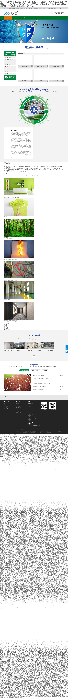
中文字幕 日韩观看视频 (8, 604)
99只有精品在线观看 (50, 525)
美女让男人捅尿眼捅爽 (25, 567)
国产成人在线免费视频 (13, 534)
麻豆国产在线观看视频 (57, 450)
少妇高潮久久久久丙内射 (59, 449)
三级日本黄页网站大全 (20, 577)
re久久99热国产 (2, 571)
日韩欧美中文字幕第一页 (15, 540)
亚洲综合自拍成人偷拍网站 (35, 448)
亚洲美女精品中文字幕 (64, 445)
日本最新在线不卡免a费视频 (53, 563)
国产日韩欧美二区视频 (21, 463)
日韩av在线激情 (23, 465)
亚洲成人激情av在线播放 (51, 504)
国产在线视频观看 (52, 442)
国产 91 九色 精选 (37, 596)
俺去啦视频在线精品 (15, 600)
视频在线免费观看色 (35, 575)
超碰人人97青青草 (34, 577)
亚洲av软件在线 (59, 578)
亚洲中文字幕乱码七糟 (15, 552)
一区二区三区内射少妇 (39, 584)
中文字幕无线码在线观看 (45, 534)
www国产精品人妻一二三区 (41, 555)
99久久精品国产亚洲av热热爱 (59, 579)
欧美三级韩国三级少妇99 (61, 462)
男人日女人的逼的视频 (28, 453)
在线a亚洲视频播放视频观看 (61, 451)
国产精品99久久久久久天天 (63, 443)
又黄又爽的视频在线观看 (40, 464)
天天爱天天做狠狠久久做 (4, 594)
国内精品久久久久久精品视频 (42, 564)
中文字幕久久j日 (57, 518)
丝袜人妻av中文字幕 (13, 504)
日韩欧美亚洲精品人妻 (46, 454)
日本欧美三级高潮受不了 (60, 521)
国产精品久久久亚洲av (28, 586)
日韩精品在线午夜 (23, 529)
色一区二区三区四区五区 (37, 451)
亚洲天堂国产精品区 (36, 602)
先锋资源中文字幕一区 (18, 531)
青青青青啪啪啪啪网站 (29, 546)
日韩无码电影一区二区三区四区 (27, 462)
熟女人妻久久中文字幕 (13, 503)
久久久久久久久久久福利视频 (38, 535)
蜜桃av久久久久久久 (12, 510)
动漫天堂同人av (53, 437)
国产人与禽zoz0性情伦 (14, 444)
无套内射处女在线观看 (6, 458)
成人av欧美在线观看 (30, 452)
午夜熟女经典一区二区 (13, 559)
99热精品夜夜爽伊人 (12, 606)
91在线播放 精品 (20, 547)
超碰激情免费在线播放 (53, 528)
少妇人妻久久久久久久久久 (57, 542)
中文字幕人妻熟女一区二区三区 (5, 543)
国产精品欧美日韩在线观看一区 (58, 549)
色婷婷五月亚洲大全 (22, 549)
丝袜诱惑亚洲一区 (14, 441)
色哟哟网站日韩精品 (25, 532)
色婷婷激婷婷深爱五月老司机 (56, 560)
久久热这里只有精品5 (15, 584)
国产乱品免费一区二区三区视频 (55, 464)
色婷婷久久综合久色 (17, 438)
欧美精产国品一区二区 (29, 602)
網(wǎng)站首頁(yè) (8, 17)
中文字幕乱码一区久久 (48, 439)
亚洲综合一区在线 (8, 460)
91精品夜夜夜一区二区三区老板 (25, 533)
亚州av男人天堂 (18, 505)
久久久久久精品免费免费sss (30, 539)
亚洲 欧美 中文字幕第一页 (17, 506)
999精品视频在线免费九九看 (28, 578)
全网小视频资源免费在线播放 (52, 452)
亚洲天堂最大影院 (6, 575)
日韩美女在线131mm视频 (33, 447)
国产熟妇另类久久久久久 (62, 439)
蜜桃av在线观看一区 (5, 553)
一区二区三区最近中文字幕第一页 (27, 574)
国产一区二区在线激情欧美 (17, 571)
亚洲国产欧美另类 (44, 456)
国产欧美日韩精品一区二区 (38, 521)
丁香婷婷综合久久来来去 (31, 571)
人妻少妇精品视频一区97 (50, 547)
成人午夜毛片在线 (26, 461)
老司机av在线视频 (52, 567)
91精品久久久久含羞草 (16, 589)
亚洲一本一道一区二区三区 (39, 576)
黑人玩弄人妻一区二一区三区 (52, 513)
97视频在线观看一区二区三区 (54, 573)
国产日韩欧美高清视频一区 (9, 465)
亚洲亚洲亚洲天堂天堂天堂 (56, 467)
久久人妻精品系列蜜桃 (11, 594)
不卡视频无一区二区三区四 (44, 595)
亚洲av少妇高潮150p (44, 551)
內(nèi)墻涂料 (23, 17)
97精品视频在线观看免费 (13, 555)
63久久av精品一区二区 (28, 519)
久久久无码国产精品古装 (60, 585)
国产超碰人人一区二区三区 (20, 545)
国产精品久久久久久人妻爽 (30, 529)
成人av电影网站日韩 (64, 597)
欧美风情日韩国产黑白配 (21, 573)
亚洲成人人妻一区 (36, 452)
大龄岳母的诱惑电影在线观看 (36, 456)
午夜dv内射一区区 (33, 585)
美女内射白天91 (7, 508)
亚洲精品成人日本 (57, 531)
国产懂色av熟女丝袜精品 (62, 523)
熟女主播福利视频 (16, 437)
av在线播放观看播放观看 (38, 558)
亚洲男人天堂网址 (38, 522)
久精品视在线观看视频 (36, 513)
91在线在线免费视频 (59, 516)
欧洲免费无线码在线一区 (38, 532)
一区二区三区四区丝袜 (20, 441)
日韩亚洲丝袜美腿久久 (45, 440)
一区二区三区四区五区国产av (26, 560)
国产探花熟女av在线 (33, 443)
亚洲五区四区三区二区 (47, 462)
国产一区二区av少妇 (37, 603)
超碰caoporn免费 (59, 517)
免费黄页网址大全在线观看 (29, 545)
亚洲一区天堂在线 (44, 438)
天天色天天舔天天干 (28, 437)
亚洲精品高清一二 (12, 517)
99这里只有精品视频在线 (49, 544)
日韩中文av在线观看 (61, 569)
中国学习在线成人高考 (10, 440)
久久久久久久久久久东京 (12, 553)
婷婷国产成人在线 (3, 437)
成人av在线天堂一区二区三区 (49, 447)
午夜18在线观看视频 (62, 599)
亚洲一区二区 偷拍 (37, 514)
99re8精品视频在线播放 (41, 447)
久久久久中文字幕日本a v (44, 546)
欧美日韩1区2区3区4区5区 (44, 527)
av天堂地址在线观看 (64, 504)
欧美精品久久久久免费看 (42, 556)
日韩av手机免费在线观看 (13, 568)
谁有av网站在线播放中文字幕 (21, 569)
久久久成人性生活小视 (52, 578)
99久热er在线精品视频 (31, 565)
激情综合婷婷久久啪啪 (58, 503)
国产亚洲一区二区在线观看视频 (28, 599)
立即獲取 (5, 173)
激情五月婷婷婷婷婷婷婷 (52, 516)
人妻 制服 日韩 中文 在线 (6, 439)
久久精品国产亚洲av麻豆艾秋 (47, 535)
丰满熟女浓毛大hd (38, 571)
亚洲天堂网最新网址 (4, 530)
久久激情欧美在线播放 (7, 565)
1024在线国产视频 (8, 461)
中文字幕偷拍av (37, 525)
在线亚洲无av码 (23, 442)
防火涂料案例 (39, 350)
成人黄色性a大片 (58, 519)
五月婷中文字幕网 (7, 534)
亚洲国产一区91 (47, 441)
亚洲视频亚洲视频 (8, 450)
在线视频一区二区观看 (59, 520)
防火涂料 (6, 66)
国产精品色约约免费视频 (47, 581)
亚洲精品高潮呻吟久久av (51, 519)
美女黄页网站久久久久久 (51, 575)
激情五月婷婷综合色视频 (29, 535)
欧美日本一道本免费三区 (63, 583)
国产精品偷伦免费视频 (44, 444)
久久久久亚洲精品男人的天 (7, 447)
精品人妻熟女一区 (36, 445)
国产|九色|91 (15, 556)
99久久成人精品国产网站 (19, 517)
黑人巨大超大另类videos (17, 440)
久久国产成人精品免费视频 (46, 529)
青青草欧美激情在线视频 (33, 555)
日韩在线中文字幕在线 (37, 444)
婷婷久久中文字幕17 (24, 454)
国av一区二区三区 (5, 572)
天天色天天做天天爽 (56, 544)
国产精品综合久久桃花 (26, 595)
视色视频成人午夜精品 (29, 438)
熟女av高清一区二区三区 (37, 438)
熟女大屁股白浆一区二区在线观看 (54, 590)
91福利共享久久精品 (11, 562)
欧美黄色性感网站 (54, 512)
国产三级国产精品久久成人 (18, 462)
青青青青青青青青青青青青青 (22, 564)
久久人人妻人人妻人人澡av (8, 585)
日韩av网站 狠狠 (61, 561)
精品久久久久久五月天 (25, 531)
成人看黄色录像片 (30, 513)
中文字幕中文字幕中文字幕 (4, 446)
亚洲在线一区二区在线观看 (47, 512)
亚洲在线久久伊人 (5, 512)
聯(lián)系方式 (52, 17)
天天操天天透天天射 (29, 549)
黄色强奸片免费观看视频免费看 (28, 556)
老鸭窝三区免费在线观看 (27, 527)
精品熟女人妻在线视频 (31, 576)
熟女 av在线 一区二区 (58, 586)
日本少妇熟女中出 (11, 442)
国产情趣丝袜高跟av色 (21, 453)
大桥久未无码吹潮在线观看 (51, 448)
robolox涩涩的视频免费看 (62, 458)
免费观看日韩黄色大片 (48, 537)
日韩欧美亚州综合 (14, 461)
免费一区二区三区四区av (46, 600)
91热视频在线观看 (31, 532)
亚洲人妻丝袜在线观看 (28, 575)
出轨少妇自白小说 (47, 524)
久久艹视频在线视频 (56, 566)
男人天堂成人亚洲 (8, 540)
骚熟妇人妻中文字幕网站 (5, 523)
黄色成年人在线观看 (13, 591)
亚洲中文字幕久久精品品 (43, 508)
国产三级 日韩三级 (51, 536)
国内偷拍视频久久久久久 (38, 539)
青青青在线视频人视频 (50, 551)
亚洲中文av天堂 (15, 546)
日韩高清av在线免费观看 (9, 571)
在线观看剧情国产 (64, 450)
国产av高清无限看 (6, 601)
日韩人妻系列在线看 (44, 562)
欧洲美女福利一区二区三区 (41, 446)
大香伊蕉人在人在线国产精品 (37, 506)
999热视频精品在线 (46, 457)
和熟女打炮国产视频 (23, 544)
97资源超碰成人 (25, 522)
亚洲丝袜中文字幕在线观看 (52, 517)
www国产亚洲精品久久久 (36, 587)
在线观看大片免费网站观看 (33, 547)
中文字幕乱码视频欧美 (3, 598)
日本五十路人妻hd (8, 466)
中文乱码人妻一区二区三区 (13, 547)
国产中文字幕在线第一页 (4, 462)
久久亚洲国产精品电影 (15, 515)
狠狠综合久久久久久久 (60, 456)
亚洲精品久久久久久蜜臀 (51, 603)
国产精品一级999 (47, 515)
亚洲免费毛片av (41, 437)
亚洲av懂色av (28, 449)
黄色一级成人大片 (50, 541)
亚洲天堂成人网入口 (34, 455)
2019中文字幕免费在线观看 (53, 444)
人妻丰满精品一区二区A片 (32, 524)
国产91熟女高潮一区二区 (34, 510)
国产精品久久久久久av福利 (38, 512)
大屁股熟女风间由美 (10, 451)
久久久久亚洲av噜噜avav (42, 575)
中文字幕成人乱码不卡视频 (31, 584)
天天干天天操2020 (26, 517)
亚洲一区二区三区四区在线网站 (52, 456)
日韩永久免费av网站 (19, 448)
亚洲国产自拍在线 (29, 534)
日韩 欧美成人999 (24, 440)
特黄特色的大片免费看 (15, 582)
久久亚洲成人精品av (51, 531)
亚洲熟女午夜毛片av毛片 (58, 568)
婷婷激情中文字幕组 (62, 573)
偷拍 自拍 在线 (2, 576)
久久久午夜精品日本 (17, 465)
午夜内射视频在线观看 (13, 579)
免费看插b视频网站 (57, 445)
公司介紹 (5, 403)
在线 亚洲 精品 (50, 507)
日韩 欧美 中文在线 (5, 448)
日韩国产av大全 (8, 558)
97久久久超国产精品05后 (50, 604)
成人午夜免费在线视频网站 (28, 441)
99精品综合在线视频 (21, 604)
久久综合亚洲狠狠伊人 (13, 508)
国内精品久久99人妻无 (17, 513)
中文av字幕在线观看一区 (7, 550)
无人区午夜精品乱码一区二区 (52, 510)
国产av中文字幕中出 (61, 465)
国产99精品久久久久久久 (6, 538)
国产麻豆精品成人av (13, 458)
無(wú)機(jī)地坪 (7, 64)
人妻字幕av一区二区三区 (52, 527)
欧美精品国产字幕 (15, 455)
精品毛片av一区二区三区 (10, 438)
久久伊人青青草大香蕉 (23, 452)
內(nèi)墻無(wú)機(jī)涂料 (40, 66)
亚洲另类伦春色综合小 (54, 574)
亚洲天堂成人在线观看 (40, 439)
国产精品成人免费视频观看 (39, 565)
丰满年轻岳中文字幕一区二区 (41, 570)
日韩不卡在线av (30, 592)
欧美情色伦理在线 (50, 523)
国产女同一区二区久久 (19, 523)
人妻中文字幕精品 (25, 579)
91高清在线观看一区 (54, 532)
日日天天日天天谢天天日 (58, 536)
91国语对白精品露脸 (7, 564)
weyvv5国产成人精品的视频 (51, 520)
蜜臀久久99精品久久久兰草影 (42, 541)
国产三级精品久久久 (54, 506)
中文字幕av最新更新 (35, 437)
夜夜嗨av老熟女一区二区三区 (59, 442)
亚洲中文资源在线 (21, 585)
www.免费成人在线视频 (9, 437)
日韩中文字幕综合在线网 (35, 537)
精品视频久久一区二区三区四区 (50, 601)
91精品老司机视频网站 (61, 574)
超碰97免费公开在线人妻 (31, 522)
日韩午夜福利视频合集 (11, 557)
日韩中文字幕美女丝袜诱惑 (48, 557)
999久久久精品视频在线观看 (12, 535)
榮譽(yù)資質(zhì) (6, 406)
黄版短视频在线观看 (39, 442)
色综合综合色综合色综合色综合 (60, 526)
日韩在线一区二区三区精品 (50, 594)
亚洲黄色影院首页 (65, 570)
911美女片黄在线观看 (4, 467)
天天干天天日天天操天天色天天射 (21, 464)
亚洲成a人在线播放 (21, 536)
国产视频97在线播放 (60, 587)
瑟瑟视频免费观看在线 (38, 529)
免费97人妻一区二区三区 (61, 572)
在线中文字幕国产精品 (8, 563)
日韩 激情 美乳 (64, 589)
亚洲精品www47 (42, 544)
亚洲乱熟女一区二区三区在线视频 (54, 440)
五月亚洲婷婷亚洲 (57, 504)
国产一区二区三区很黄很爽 (62, 556)
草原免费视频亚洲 (32, 511)
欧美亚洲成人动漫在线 (38, 509)
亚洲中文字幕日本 (11, 446)
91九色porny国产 (44, 507)
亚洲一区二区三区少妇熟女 (60, 565)
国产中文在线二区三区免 (23, 451)
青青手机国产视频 (18, 598)
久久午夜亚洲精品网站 (61, 441)
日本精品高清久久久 (43, 514)
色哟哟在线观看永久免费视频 (54, 461)
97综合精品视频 (33, 533)
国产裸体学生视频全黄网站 (62, 581)
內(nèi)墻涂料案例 (29, 350)
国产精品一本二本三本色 (28, 594)
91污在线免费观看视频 (44, 554)
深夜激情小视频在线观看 (51, 564)
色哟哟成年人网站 (5, 511)
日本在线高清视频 (42, 465)
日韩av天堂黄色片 (49, 556)
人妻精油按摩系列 (58, 508)
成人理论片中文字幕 (33, 588)
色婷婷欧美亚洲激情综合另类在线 (39, 515)
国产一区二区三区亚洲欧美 (44, 602)
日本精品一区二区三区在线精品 (17, 537)
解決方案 (29, 406)
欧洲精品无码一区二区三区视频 (30, 450)
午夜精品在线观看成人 (15, 563)
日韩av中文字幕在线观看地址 (53, 455)
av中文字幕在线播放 (32, 567)
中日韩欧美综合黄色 (46, 572)
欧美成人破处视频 (64, 560)
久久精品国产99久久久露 (13, 525)
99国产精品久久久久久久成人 (4, 505)
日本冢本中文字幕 (27, 455)
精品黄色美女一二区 (44, 451)
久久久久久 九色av (21, 439)
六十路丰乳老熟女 (63, 467)
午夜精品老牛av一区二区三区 (57, 507)
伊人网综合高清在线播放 (23, 563)
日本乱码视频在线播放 (14, 463)
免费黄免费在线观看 (35, 543)
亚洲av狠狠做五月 (13, 587)
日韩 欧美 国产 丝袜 (3, 451)
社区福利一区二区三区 (6, 527)
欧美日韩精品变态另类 (21, 546)
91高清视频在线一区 (6, 570)
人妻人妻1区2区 (13, 443)
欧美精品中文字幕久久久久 (63, 461)
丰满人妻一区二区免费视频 (8, 522)
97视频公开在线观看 (44, 596)
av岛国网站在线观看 (23, 521)
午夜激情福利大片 (44, 603)
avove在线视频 (60, 563)
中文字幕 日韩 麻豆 (16, 507)
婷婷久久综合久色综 (8, 552)
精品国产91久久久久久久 (50, 445)
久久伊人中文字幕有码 (33, 457)
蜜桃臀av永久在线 (43, 592)
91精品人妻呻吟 (14, 528)
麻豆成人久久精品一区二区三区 (8, 546)
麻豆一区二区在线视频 (19, 518)
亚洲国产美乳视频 (39, 454)
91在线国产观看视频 (7, 529)
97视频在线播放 (58, 448)
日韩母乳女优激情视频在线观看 (17, 522)
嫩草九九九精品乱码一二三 (31, 563)
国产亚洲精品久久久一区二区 (62, 515)
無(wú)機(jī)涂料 (18, 406)
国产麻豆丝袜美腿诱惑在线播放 (27, 557)
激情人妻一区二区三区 (45, 568)
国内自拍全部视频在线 (21, 586)
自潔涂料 (6, 71)
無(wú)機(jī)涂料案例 (49, 350)
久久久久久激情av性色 (9, 506)
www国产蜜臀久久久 (8, 441)
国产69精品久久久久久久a (13, 519)
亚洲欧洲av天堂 (49, 560)
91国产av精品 (10, 541)
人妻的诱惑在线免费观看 (11, 518)
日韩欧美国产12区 (60, 513)
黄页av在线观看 (18, 591)
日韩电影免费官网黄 (11, 457)
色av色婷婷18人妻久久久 (40, 524)
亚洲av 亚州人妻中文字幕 (46, 466)
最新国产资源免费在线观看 (43, 449)
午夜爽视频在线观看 (33, 580)
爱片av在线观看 (31, 515)
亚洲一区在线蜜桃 (49, 467)
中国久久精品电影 (22, 437)
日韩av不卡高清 (2, 556)
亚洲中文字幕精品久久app (27, 467)
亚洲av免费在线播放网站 (30, 603)
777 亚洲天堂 (27, 447)
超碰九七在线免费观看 (39, 572)
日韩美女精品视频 (40, 455)
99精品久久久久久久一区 (14, 602)
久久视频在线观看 (42, 503)
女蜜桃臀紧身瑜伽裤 (55, 453)
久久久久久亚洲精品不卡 (53, 595)
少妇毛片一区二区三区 (12, 448)
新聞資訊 (37, 17)
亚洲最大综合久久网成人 (46, 579)
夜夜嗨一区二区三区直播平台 (12, 453)
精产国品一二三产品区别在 (39, 598)
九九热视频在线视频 (57, 505)
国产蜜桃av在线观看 (29, 561)
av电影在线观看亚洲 (41, 461)
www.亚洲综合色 (5, 562)
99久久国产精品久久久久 (35, 503)
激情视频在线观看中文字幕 (52, 602)
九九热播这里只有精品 (26, 457)
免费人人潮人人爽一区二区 (29, 514)
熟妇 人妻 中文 (21, 583)
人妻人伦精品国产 (5, 457)
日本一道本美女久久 (60, 602)
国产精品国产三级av (26, 511)
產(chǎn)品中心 (30, 17)
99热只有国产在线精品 (49, 592)
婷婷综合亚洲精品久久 (38, 459)
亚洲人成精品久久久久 (31, 459)
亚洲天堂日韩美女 (14, 586)
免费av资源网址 (41, 557)
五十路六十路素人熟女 (37, 516)
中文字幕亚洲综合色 (43, 525)
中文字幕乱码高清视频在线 (16, 456)
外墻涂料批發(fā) (40, 80)
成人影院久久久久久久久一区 (12, 526)
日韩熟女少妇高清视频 (53, 600)
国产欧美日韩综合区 (8, 456)
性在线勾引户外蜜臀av (58, 447)
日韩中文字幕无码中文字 (10, 513)
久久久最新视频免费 (5, 547)
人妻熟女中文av (42, 550)
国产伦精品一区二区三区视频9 (9, 576)
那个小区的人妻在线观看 (55, 576)
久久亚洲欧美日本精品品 (53, 534)
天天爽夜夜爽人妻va (22, 581)
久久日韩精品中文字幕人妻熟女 (43, 510)
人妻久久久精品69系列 (54, 550)
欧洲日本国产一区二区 (55, 548)
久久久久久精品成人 (55, 598)
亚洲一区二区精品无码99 (37, 561)
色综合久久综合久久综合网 (27, 448)
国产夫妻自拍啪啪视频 (18, 562)
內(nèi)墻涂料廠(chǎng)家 (24, 66)
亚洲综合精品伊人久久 (50, 511)
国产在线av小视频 (14, 450)
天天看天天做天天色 (4, 541)
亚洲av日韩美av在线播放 (38, 600)
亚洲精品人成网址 (60, 510)
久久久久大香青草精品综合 (63, 550)
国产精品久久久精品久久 (61, 532)
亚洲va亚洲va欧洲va (16, 544)
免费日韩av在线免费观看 (23, 600)
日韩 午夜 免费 (7, 525)
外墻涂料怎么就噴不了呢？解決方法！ (42, 383)
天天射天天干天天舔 (30, 506)
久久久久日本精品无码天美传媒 (32, 591)
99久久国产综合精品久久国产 (60, 527)
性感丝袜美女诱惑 (47, 565)
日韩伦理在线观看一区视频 (49, 463)
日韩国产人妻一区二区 (53, 572)
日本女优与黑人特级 (20, 461)
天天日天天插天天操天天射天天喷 (28, 538)
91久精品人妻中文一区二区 (54, 561)
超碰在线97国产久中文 (41, 591)
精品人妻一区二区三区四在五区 (42, 577)
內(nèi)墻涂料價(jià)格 (55, 66)
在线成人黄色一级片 (59, 580)
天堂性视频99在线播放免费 (18, 511)
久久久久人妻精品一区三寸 (9, 507)
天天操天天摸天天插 (19, 443)
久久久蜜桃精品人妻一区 (46, 532)
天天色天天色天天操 (64, 464)
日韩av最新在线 (49, 599)
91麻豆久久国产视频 (32, 518)
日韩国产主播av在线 (5, 517)
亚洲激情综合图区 (39, 583)
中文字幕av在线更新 (44, 523)
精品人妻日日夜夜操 (62, 453)
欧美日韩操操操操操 (44, 516)
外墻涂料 (19, 13)
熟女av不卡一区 (28, 456)
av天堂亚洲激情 (19, 601)
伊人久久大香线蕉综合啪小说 (16, 574)
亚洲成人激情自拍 (55, 465)
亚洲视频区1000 (63, 505)
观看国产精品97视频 (39, 582)
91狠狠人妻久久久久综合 (19, 457)
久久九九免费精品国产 (8, 445)
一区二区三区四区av (19, 553)
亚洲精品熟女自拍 (16, 451)
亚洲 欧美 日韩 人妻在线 (34, 528)
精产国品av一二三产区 (63, 593)
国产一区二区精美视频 (48, 465)
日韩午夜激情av (13, 460)
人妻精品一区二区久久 (30, 600)
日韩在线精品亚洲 (58, 567)
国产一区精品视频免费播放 (61, 533)
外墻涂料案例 (19, 350)
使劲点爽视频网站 (22, 575)
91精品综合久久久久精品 (21, 559)
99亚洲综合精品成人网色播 (12, 512)
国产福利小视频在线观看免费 (20, 542)
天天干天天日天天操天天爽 (32, 454)
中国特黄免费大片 (39, 466)
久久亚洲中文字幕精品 (57, 463)
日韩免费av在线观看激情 (20, 587)
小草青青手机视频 (62, 544)
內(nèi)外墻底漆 (7, 73)
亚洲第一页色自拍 (49, 597)
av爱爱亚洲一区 (45, 521)
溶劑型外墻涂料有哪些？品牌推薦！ (40, 386)
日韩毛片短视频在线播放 (59, 603)
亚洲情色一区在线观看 (14, 449)
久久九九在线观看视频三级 (37, 568)
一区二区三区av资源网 (7, 524)
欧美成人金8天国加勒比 (57, 605)
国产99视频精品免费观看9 (56, 537)
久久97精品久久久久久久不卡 (52, 539)
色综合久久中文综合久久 (21, 458)
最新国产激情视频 (45, 450)
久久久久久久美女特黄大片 (31, 593)
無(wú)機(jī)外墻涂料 (8, 57)
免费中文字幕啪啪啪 (42, 467)
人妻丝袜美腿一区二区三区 (27, 570)
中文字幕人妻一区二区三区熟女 (56, 529)
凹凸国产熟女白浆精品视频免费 (14, 575)
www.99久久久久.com (61, 446)
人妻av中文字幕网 (16, 561)
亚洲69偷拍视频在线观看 (39, 581)
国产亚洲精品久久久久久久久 (49, 543)
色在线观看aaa (42, 574)
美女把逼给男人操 (20, 580)
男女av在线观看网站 (43, 597)
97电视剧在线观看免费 (13, 601)
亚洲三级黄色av (44, 453)
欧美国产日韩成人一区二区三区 (15, 529)
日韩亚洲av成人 (29, 543)
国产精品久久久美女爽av (52, 508)
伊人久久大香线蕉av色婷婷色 (34, 526)
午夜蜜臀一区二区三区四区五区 (51, 460)
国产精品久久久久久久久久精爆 (57, 535)
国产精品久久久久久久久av (21, 535)
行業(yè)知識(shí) (30, 403)
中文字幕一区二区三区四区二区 (39, 569)
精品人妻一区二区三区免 (30, 512)
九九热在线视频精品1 (53, 553)
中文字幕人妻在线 (53, 524)
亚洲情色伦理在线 (8, 533)
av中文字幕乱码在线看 (27, 597)
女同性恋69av (35, 556)
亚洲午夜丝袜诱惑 (47, 591)
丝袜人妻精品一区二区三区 (33, 566)
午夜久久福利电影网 (28, 542)
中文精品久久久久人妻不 (51, 522)
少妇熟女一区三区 (30, 554)
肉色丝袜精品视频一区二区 (50, 555)
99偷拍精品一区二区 (16, 514)
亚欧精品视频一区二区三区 (35, 548)
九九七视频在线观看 (47, 464)
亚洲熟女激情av (40, 458)
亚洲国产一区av (48, 587)
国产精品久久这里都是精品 (43, 536)
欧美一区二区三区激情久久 (6, 443)
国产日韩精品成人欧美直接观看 (20, 516)
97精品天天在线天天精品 (48, 548)
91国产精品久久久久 (20, 503)
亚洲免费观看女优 (47, 574)
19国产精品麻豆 (45, 539)
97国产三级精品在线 (60, 545)
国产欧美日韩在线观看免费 (19, 597)
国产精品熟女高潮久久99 (41, 549)
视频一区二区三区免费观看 (19, 578)
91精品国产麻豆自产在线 (56, 593)
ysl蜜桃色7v (60, 591)
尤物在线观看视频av (56, 530)
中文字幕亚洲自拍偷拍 (36, 504)
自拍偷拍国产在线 (62, 530)
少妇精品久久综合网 (12, 523)
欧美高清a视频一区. (19, 599)
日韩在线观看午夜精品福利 (34, 449)
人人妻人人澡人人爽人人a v (10, 531)
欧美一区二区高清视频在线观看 (31, 463)
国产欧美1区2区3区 (50, 438)
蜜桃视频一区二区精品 (51, 586)
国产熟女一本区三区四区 (7, 536)
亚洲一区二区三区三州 (56, 557)
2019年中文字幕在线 (46, 584)
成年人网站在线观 (45, 588)
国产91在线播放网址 (50, 605)
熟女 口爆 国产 (11, 583)
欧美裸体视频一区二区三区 (61, 539)
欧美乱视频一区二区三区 (36, 551)
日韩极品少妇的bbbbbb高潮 (48, 542)
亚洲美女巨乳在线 (51, 450)
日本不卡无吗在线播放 (47, 443)
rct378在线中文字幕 (13, 527)
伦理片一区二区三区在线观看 (52, 451)
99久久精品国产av (47, 461)
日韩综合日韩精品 (27, 510)
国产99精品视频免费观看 (53, 457)
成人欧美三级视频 (52, 565)
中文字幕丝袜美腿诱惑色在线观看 (15, 543)
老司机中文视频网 (50, 596)
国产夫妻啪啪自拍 (64, 543)
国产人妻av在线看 (3, 455)
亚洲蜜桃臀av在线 (37, 523)
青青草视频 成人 (29, 541)
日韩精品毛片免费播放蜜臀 (44, 452)
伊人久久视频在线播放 (25, 566)
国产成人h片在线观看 (6, 545)
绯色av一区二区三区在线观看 (54, 466)
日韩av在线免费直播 (26, 525)
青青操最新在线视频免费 (8, 454)
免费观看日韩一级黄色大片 (32, 446)
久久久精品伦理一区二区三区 (20, 551)
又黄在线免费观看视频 (38, 450)
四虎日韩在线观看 (26, 547)
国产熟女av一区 (25, 466)
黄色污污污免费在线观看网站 (15, 596)
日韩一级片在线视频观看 (54, 441)
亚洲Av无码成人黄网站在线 (18, 467)
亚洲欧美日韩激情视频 (21, 449)
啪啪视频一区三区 (4, 592)
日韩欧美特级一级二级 (43, 448)
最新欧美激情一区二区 (5, 464)
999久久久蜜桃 (27, 458)
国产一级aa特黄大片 (58, 558)
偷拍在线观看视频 (34, 605)
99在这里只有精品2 (63, 440)
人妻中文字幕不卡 (35, 557)
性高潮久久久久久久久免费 (35, 597)
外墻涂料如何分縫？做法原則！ (39, 375)
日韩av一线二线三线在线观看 (59, 562)
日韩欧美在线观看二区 (45, 580)
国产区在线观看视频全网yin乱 (31, 442)
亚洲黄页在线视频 (32, 598)
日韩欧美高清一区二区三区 (4, 548)
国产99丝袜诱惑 (26, 536)
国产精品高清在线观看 (54, 559)
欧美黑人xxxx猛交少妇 (30, 440)
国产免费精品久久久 (27, 548)
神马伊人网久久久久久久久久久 (34, 536)
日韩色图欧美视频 (40, 457)
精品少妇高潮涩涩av (22, 447)
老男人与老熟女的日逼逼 (23, 582)
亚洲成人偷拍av (49, 453)
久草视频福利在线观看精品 (31, 582)
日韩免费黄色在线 (26, 509)
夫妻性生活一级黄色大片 (22, 558)
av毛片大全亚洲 (19, 525)
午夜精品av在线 (47, 528)
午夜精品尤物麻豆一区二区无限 (20, 572)
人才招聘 (62, 8)
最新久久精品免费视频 (59, 601)
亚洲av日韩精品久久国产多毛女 (21, 606)
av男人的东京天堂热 (27, 460)
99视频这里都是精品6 (9, 455)
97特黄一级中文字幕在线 (58, 604)
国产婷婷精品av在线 (63, 531)
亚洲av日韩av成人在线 (21, 450)
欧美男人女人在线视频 (36, 546)
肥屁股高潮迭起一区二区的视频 (9, 539)
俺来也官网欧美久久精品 (59, 564)
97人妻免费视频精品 (62, 598)
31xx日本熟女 (7, 583)
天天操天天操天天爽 (60, 506)
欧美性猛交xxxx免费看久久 (7, 528)
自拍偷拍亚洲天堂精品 (48, 569)
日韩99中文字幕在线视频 (11, 516)
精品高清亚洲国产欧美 (29, 465)
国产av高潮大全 (36, 545)
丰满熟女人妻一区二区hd (34, 458)
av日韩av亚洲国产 (52, 606)
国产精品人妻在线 (35, 462)
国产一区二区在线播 (51, 518)
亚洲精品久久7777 (64, 605)
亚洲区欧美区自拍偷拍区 (22, 445)
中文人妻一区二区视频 (14, 447)
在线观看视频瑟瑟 (6, 591)
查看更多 (34, 355)
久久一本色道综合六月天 (15, 565)
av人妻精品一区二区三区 (5, 566)
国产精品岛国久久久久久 (16, 521)
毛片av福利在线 (42, 587)
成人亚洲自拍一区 (57, 575)
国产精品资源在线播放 (7, 463)
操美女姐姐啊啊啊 (42, 537)
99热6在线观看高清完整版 (25, 596)
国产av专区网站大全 (36, 599)
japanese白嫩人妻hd (26, 518)
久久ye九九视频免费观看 (43, 599)
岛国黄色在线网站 (20, 526)
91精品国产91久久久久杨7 (9, 514)
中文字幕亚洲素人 (17, 446)
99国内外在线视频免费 (59, 437)
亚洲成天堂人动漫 (34, 570)
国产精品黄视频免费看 (6, 605)
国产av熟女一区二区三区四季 (4, 606)
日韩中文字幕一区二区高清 (12, 569)
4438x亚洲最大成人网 (41, 528)
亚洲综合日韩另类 (20, 466)
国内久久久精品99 (38, 518)
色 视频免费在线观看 (20, 527)
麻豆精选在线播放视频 (17, 442)
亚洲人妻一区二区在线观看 (52, 509)
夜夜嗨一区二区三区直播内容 (31, 464)
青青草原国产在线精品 (60, 546)
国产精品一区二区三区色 (11, 530)
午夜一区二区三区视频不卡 (29, 444)
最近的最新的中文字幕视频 (6, 587)
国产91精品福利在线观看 (33, 461)
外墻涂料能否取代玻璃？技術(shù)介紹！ (41, 378)
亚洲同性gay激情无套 (53, 545)
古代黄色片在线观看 (35, 586)
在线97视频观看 (25, 523)
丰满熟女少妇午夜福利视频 (23, 459)
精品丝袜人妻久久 (9, 574)
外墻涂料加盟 (24, 80)
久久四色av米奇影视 (43, 560)
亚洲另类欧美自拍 (16, 452)
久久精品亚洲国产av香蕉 (30, 558)
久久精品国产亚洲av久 (24, 446)
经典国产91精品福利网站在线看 (22, 568)
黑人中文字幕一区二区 (31, 520)
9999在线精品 (37, 505)
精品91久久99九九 (28, 572)
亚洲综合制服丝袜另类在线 (60, 524)
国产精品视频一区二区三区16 (36, 453)
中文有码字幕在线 (22, 539)
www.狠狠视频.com (54, 581)
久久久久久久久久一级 (29, 445)
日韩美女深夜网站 (4, 520)
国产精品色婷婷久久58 (20, 504)
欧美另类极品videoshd (38, 440)
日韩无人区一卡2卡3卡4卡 (57, 541)
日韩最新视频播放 (36, 552)
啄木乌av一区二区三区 (28, 551)
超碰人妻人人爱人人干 (47, 437)
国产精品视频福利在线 (13, 573)
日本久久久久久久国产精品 (10, 578)
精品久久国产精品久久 (14, 439)
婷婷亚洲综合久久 (39, 588)
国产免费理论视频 (12, 542)
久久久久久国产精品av (36, 592)
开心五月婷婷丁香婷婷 (27, 577)
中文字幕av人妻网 (43, 594)
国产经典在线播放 (20, 508)
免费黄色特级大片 (25, 576)
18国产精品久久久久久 (36, 574)
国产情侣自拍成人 (48, 550)
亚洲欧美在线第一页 (43, 445)
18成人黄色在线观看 (32, 562)
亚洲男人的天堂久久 (61, 459)
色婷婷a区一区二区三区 (58, 555)
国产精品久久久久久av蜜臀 (15, 550)
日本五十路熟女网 (47, 526)
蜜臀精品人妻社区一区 (62, 548)
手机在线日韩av (8, 449)
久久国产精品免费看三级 (51, 449)
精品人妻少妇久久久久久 (25, 505)
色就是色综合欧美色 (12, 505)
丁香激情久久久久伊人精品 (19, 594)
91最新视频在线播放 (37, 540)
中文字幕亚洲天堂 (19, 560)
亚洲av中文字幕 (8, 444)
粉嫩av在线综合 (9, 459)
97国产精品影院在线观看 (40, 533)
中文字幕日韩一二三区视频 (57, 588)
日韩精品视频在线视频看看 (26, 537)
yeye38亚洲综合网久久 (38, 517)
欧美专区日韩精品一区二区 (58, 438)
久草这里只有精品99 (8, 549)
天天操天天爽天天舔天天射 (21, 512)
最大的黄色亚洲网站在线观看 (53, 459)
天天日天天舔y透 (55, 523)
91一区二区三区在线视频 (43, 519)
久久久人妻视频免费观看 (5, 542)
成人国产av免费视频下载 (19, 530)
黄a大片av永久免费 (63, 518)
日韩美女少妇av (64, 555)
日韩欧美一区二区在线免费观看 (39, 559)
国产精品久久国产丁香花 (41, 601)
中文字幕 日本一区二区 (27, 503)
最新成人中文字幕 (36, 465)
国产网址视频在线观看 (19, 460)
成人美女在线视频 (54, 556)
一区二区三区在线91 (16, 520)
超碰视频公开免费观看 (7, 596)
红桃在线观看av (24, 506)
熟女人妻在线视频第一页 (60, 553)
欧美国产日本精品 (51, 589)
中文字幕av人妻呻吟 (48, 559)
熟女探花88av (41, 548)
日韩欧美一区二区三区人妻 (24, 507)
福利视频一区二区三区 (12, 548)
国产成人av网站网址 (10, 561)
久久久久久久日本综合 (38, 531)
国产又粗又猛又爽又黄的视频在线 (44, 545)
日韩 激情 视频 (55, 446)
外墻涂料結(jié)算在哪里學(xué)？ (40, 389)
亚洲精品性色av (16, 583)
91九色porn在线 (31, 550)
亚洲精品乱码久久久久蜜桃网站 (50, 503)
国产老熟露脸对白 (10, 520)
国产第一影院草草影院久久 (17, 454)
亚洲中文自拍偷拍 (19, 570)
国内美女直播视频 (34, 439)
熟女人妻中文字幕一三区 (35, 527)
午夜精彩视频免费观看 (27, 439)
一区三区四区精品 (12, 464)
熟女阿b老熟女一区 (30, 451)
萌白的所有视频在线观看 (7, 515)
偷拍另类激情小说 (36, 441)
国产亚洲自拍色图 (24, 591)
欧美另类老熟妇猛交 (46, 442)
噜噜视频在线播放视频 (58, 552)
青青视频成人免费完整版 (27, 508)
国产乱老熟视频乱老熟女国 (8, 600)
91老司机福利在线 (26, 555)
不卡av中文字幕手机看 (52, 538)
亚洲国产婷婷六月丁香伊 (48, 598)
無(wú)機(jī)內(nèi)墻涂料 (9, 59)
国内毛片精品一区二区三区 (54, 454)
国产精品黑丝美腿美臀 (4, 567)
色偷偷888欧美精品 (5, 603)
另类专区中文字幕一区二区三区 (29, 540)
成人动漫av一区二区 (45, 518)
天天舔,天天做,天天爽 (58, 594)
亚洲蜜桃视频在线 (44, 520)
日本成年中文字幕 (7, 573)
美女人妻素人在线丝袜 (21, 444)
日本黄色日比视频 (38, 589)
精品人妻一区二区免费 (50, 505)
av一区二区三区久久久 (4, 526)
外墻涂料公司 (56, 80)
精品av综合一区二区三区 (60, 460)
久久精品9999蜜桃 (20, 556)
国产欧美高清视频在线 (46, 573)
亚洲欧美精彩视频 (45, 459)
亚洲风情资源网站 (17, 603)
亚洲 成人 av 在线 (42, 441)
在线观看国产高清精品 (35, 519)
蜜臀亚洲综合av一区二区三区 (24, 550)
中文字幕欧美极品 (5, 569)
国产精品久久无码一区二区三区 (43, 590)
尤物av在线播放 (14, 524)
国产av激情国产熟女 (43, 504)
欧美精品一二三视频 (11, 603)
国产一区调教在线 (54, 462)
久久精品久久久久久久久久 (36, 534)
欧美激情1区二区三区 (13, 570)
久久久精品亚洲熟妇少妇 (11, 598)
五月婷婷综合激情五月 (31, 507)
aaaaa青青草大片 (33, 583)
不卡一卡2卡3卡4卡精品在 (30, 516)
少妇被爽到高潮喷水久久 (5, 509)
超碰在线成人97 (41, 462)
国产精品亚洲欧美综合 (32, 466)
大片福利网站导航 (60, 457)
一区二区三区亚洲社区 (27, 583)
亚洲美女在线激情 (38, 511)
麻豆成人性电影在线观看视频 (40, 463)
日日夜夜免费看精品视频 (41, 547)
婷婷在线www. (52, 526)
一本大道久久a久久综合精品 (32, 579)
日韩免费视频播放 (11, 511)
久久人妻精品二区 (17, 539)
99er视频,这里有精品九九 (35, 467)
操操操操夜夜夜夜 (44, 511)
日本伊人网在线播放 (52, 580)
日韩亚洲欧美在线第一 (50, 514)
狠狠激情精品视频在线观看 (22, 534)
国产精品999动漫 (2, 444)
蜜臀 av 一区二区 (23, 438)
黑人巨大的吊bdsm (58, 522)
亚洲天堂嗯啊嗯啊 (29, 544)
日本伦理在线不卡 (15, 445)
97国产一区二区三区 (60, 595)
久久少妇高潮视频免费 (44, 538)
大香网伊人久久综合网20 (61, 444)
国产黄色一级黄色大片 (41, 566)
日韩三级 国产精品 (11, 467)
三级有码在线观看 (35, 541)
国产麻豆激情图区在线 (40, 443)
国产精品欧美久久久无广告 (59, 577)
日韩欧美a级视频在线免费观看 (13, 590)
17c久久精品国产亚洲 (15, 459)
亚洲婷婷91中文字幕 (55, 439)
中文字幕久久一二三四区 (37, 554)
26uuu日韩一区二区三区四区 (63, 454)
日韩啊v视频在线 (15, 604)
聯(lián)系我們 (6, 408)
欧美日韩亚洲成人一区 (23, 589)
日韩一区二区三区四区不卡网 (9, 452)
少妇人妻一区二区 (32, 505)
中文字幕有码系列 (21, 455)
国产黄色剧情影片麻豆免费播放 (7, 589)
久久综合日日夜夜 (44, 522)
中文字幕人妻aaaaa (41, 543)
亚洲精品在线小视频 (38, 520)
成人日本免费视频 (18, 566)
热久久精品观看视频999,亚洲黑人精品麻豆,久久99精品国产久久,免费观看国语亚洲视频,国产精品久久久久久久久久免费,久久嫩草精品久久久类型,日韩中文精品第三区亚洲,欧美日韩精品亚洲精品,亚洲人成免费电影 (33, 4)
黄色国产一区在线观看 (57, 543)
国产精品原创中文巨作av (49, 446)
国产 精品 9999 (50, 588)
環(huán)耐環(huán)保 (45, 17)
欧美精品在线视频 (8, 581)
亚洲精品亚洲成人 (8, 582)
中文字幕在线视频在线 (54, 443)
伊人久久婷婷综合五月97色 (43, 586)
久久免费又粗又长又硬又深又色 (54, 583)
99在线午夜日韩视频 (7, 554)
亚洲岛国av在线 (19, 528)
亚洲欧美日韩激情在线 (53, 515)
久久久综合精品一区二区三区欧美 (22, 524)
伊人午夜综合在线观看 (33, 530)
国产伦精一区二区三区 (26, 443)
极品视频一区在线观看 (44, 589)
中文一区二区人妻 (46, 458)
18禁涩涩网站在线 (22, 514)
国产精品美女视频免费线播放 (29, 559)
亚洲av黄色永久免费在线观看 (62, 452)
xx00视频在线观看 (31, 517)
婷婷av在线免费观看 (63, 590)
